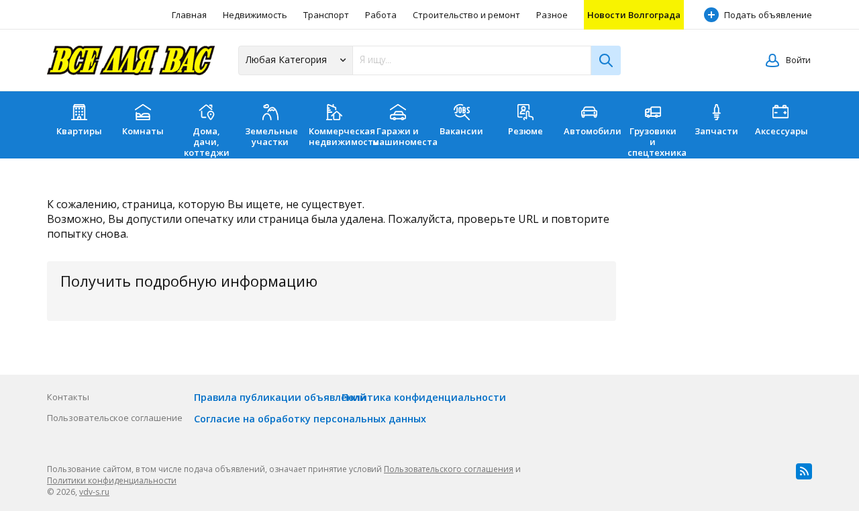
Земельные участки (271, 136)
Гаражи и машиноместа (401, 136)
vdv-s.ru (94, 492)
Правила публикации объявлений (280, 397)
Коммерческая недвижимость (337, 136)
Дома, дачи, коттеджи (207, 141)
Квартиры (79, 131)
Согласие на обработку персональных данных (310, 418)
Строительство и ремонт (466, 15)
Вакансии (461, 131)
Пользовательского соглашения (448, 469)
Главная (189, 15)
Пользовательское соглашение (115, 418)
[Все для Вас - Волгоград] (131, 60)
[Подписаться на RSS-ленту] (804, 471)
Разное (552, 15)
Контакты (68, 397)
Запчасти (716, 131)
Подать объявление (768, 15)
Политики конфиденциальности (111, 480)
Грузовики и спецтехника (656, 141)
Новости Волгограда (633, 15)
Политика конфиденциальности (424, 397)
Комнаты (143, 131)
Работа (381, 15)
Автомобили (592, 131)
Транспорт (326, 15)
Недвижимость (255, 15)
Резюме (525, 131)
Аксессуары (781, 131)
